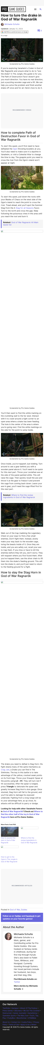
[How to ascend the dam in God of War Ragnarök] (10, 832)
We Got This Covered (31, 1011)
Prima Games (8, 1011)
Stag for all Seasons (25, 208)
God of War (15, 909)
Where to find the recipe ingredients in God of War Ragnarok (19, 496)
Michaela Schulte (11, 24)
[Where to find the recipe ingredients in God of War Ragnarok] (29, 832)
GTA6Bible (32, 1018)
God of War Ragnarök (13, 811)
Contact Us (15, 1022)
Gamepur (15, 1008)
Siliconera (18, 1011)
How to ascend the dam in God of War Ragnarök (8, 840)
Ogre (15, 149)
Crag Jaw (5, 769)
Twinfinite (6, 1008)
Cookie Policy (26, 1022)
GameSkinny (32, 1013)
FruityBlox (11, 1018)
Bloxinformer (21, 1018)
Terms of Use (14, 1025)
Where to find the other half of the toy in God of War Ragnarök (22, 814)
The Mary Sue (22, 1015)
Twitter (18, 916)
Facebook (30, 916)
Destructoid (7, 1013)
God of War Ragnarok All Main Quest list (20, 223)
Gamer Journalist (19, 1013)
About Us (6, 1022)
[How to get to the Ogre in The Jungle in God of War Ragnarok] (10, 851)
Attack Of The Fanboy (28, 1008)
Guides (24, 909)
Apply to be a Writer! (28, 1025)
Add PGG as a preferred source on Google (16, 32)
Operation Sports (9, 1015)
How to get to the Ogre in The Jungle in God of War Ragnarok (9, 859)
